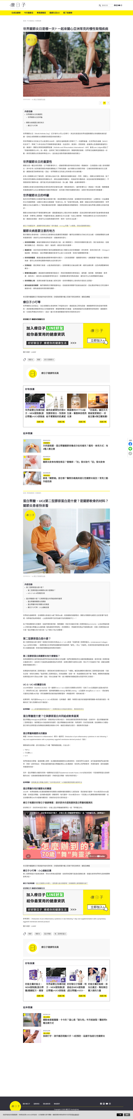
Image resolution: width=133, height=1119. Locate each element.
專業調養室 (41, 13)
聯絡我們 (57, 1104)
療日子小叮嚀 (33, 126)
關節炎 (30, 360)
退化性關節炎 (49, 360)
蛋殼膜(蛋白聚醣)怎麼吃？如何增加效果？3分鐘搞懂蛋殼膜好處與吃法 (56, 782)
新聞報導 (38, 21)
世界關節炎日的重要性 (34, 114)
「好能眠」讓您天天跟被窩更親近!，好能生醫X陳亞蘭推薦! (98, 413)
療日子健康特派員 (39, 99)
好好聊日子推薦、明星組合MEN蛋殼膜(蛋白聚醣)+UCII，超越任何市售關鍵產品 (77, 990)
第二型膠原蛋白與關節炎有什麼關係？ (41, 590)
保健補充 (38, 493)
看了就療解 (67, 13)
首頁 (24, 21)
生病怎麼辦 (16, 13)
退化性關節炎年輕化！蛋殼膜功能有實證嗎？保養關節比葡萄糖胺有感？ (62, 883)
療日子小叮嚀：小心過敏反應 (38, 607)
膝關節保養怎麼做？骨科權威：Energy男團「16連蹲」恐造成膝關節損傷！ (64, 226)
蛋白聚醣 (47, 934)
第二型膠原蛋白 (60, 934)
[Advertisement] (66, 1070)
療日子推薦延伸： (30, 226)
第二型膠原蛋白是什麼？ (35, 587)
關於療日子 (26, 1104)
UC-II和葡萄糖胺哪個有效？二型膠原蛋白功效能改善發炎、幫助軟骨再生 (57, 709)
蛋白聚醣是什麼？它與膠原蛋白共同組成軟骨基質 (44, 599)
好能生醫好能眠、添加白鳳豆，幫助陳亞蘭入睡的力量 (98, 987)
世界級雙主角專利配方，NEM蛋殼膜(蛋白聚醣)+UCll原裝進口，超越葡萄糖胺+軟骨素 (35, 416)
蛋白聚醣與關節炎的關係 (37, 601)
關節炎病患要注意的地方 (35, 123)
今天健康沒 (28, 13)
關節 (38, 360)
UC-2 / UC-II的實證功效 (36, 593)
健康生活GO (54, 13)
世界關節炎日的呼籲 (35, 117)
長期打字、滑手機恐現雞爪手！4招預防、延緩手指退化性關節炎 (74, 1036)
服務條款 (36, 1104)
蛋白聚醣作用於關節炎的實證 (38, 604)
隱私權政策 (46, 1104)
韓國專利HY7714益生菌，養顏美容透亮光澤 (77, 413)
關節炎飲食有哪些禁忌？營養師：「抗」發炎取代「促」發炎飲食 (74, 462)
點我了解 (40, 422)
